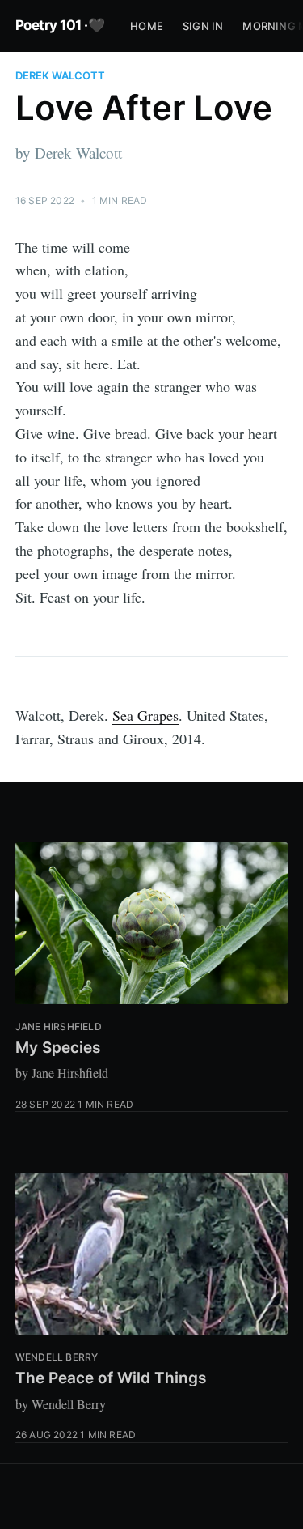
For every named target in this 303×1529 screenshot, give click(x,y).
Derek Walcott (60, 75)
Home (146, 25)
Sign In (203, 25)
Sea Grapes (145, 715)
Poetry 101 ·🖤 (60, 25)
